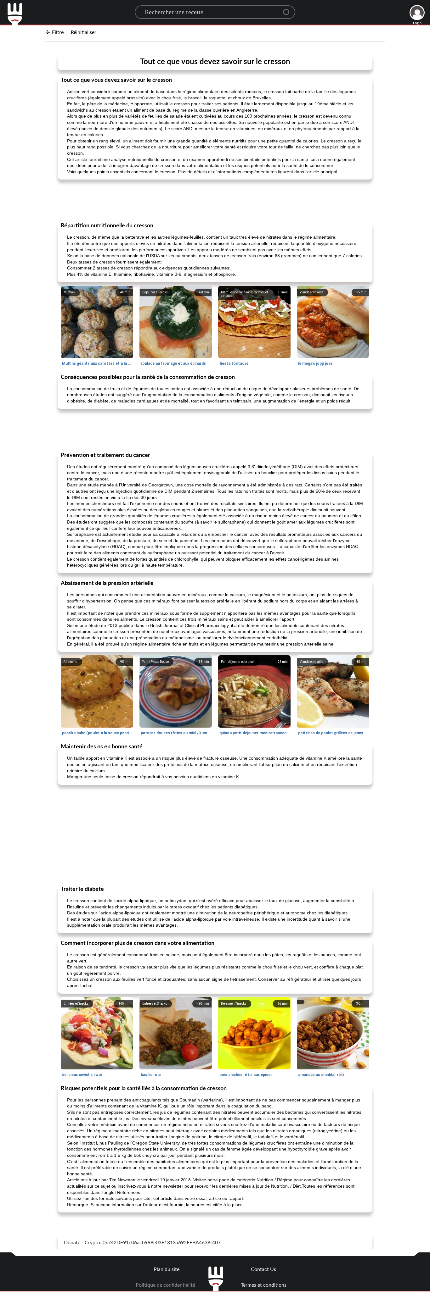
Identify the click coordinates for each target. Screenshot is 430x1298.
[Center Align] (288, 9)
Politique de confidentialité (165, 1285)
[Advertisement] (215, 200)
